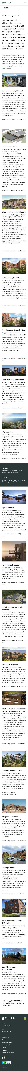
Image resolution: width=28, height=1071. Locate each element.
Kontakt (4, 1050)
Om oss (4, 1040)
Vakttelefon (5, 1037)
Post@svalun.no (6, 1031)
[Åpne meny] (25, 3)
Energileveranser (7, 1042)
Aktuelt (4, 1047)
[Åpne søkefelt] (21, 2)
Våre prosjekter (6, 1045)
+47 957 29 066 (7, 1026)
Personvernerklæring (8, 1052)
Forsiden (6, 7)
